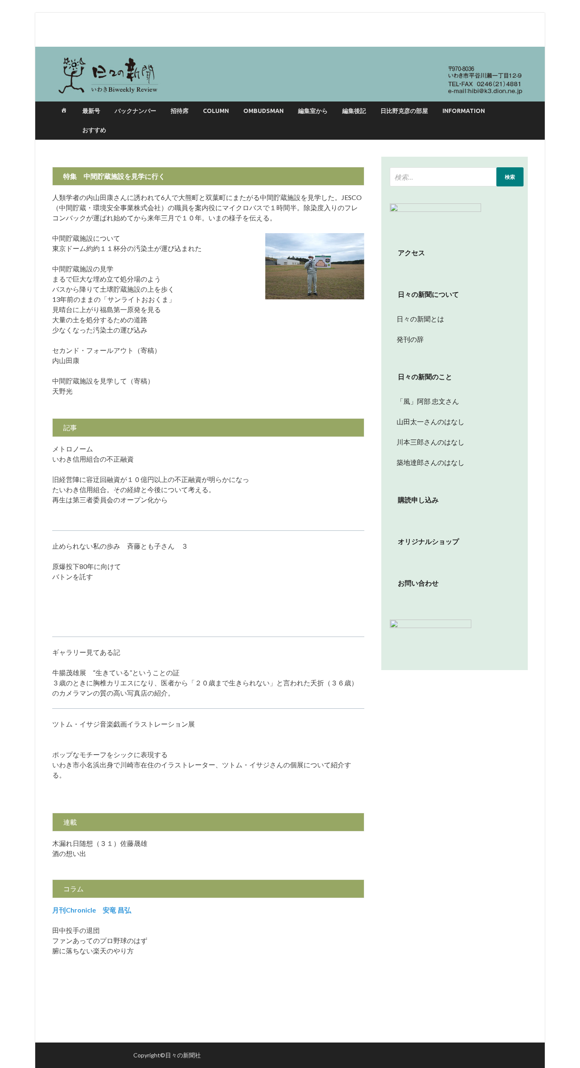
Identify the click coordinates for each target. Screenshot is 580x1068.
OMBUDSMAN (263, 110)
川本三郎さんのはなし (427, 442)
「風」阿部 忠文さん (424, 401)
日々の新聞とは (417, 319)
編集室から (313, 110)
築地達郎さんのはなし (427, 462)
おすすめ (94, 130)
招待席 (180, 110)
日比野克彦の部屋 (404, 110)
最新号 (91, 110)
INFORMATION (463, 110)
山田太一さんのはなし (427, 421)
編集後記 (354, 110)
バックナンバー (135, 110)
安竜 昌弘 (95, 910)
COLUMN (216, 110)
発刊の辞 (410, 339)
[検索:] (457, 176)
